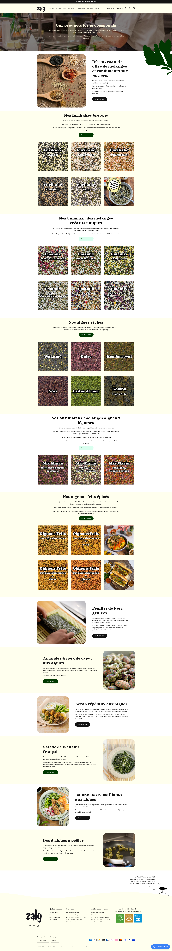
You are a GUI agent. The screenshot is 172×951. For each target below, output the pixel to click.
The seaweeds (53, 919)
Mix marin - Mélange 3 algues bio (100, 917)
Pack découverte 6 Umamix (73, 912)
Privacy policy (64, 947)
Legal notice (106, 947)
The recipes (52, 915)
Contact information (90, 947)
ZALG (41, 947)
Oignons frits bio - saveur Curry (74, 919)
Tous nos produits (54, 912)
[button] (126, 8)
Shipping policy (81, 947)
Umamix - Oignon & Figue (97, 912)
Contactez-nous (100, 99)
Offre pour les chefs (54, 917)
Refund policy (56, 947)
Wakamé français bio (71, 922)
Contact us (52, 922)
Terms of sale (99, 947)
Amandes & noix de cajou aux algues (76, 917)
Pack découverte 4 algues (73, 915)
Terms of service (72, 947)
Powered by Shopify (47, 947)
